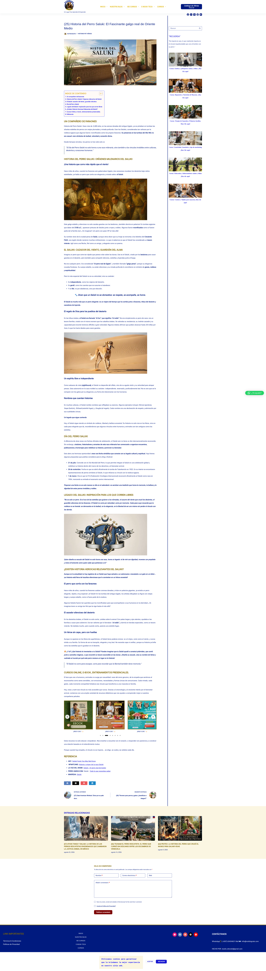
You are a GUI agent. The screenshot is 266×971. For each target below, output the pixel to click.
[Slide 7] (117, 735)
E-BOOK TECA (147, 7)
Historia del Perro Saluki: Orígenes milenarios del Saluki (84, 99)
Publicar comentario (103, 912)
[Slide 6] (115, 735)
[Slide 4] (109, 735)
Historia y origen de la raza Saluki (91, 764)
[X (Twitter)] (194, 14)
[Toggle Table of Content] (100, 93)
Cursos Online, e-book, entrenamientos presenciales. (83, 112)
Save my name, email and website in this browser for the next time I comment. (119, 902)
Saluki (79, 774)
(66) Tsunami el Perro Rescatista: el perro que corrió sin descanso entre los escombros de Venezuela (131, 846)
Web (150, 875)
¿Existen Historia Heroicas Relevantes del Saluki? (82, 109)
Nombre (99, 875)
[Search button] (200, 28)
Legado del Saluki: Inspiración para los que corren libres (84, 107)
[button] (254, 393)
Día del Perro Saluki (73, 104)
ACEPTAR (150, 961)
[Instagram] (191, 14)
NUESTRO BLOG (116, 7)
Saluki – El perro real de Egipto (95, 768)
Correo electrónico (129, 875)
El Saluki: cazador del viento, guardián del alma (82, 102)
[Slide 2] (103, 735)
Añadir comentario (103, 883)
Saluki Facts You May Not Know (84, 761)
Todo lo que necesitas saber (100, 771)
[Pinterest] (197, 14)
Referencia (70, 114)
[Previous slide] (67, 717)
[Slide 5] (112, 735)
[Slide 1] (100, 735)
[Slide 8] (120, 735)
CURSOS (160, 7)
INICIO (102, 7)
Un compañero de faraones (75, 97)
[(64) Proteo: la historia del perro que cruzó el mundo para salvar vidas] (180, 828)
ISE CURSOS (132, 7)
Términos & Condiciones (12, 941)
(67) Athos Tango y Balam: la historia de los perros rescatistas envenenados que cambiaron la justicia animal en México (85, 846)
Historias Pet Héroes (85, 33)
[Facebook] (188, 14)
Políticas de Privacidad (11, 944)
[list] (110, 717)
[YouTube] (201, 14)
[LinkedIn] (92, 783)
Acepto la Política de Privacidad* (106, 906)
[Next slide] (153, 717)
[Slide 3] (105, 735)
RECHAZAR (161, 961)
